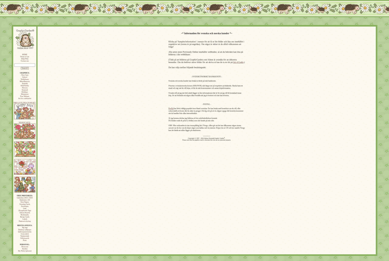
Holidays (25, 92)
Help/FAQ (24, 59)
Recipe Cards (24, 217)
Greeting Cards (24, 204)
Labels (24, 219)
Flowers (25, 88)
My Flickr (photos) (24, 251)
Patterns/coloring (25, 221)
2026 (31, 198)
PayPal (171, 108)
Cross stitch (25, 234)
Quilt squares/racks (24, 232)
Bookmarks (25, 215)
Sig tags (25, 227)
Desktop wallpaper (24, 229)
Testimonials (24, 236)
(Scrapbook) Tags (25, 210)
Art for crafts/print (24, 98)
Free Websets (24, 96)
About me (24, 246)
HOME (24, 54)
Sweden (25, 249)
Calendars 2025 (22, 198)
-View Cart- (25, 75)
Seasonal (25, 90)
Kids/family (25, 85)
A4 (29, 200)
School (24, 77)
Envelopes (24, 206)
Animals (25, 83)
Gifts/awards (24, 238)
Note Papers (25, 202)
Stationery (23, 200)
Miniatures (24, 94)
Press (24, 240)
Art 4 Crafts (238, 62)
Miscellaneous (25, 81)
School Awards (25, 213)
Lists (24, 208)
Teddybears (25, 79)
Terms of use (24, 57)
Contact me (25, 61)
